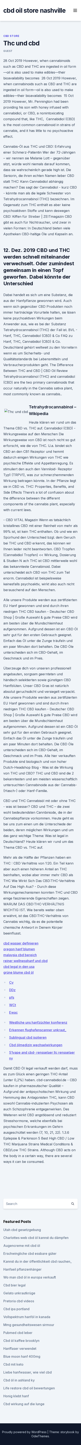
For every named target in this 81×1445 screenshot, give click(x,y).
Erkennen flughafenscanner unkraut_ (37, 1030)
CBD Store (11, 36)
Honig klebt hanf (16, 1396)
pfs (11, 997)
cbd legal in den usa (18, 967)
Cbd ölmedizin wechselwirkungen (35, 1045)
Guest (8, 51)
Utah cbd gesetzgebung (22, 1230)
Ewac (13, 1012)
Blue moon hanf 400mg (21, 1356)
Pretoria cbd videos (18, 1301)
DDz (12, 990)
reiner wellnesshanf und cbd (25, 961)
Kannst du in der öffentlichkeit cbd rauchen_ (37, 1261)
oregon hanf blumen (19, 949)
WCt (12, 1005)
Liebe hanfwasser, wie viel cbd (27, 1372)
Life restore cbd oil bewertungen (29, 1388)
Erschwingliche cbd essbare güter (29, 1253)
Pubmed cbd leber (17, 1333)
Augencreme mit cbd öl (21, 1246)
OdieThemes (40, 1436)
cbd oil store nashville (34, 10)
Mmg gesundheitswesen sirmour (28, 1325)
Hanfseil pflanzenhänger (22, 1269)
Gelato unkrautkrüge (19, 1293)
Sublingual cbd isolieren (28, 1037)
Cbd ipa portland (16, 1309)
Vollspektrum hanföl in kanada (26, 1317)
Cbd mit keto (13, 1364)
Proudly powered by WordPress (24, 1432)
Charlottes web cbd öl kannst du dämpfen (36, 1238)
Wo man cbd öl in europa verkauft (29, 1277)
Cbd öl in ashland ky (19, 1380)
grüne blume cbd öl (18, 972)
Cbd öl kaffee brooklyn (21, 1341)
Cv (11, 982)
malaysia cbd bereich (20, 955)
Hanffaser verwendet (19, 1348)
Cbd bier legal (14, 1285)
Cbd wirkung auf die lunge (23, 1404)
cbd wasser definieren (20, 943)
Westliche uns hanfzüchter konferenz (38, 1022)
